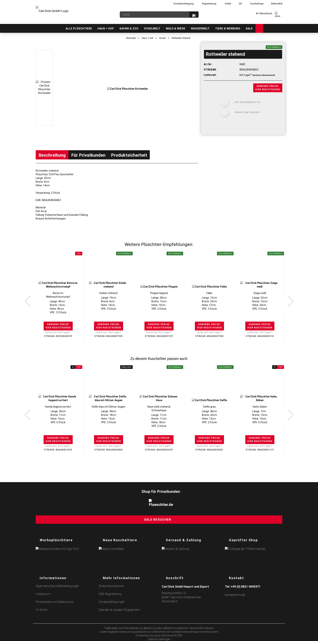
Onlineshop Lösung (146, 635)
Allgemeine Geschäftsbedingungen (57, 586)
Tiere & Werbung (227, 28)
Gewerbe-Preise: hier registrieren (267, 88)
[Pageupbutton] (310, 635)
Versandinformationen (201, 628)
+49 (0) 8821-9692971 (245, 586)
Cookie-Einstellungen (159, 639)
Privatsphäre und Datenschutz (55, 602)
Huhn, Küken (260, 406)
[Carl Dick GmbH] (52, 13)
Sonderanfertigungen (112, 602)
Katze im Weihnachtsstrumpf (58, 295)
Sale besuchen (157, 519)
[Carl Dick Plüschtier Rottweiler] (127, 88)
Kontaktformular (235, 595)
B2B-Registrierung (110, 594)
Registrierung (209, 3)
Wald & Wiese (175, 28)
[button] (27, 301)
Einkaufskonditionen (111, 586)
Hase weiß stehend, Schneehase (159, 408)
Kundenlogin (256, 3)
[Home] (59, 28)
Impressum (43, 594)
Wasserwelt (200, 28)
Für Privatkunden (88, 155)
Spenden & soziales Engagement (119, 610)
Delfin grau (209, 406)
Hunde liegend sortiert (58, 406)
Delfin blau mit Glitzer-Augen (108, 406)
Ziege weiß (259, 293)
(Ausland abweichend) (263, 75)
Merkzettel (276, 3)
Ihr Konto (41, 610)
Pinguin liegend (159, 293)
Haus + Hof (106, 28)
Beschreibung (52, 155)
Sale (249, 28)
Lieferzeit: (210, 74)
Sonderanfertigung (183, 3)
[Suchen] (194, 14)
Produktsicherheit (129, 155)
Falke (209, 293)
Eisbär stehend (108, 293)
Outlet (227, 3)
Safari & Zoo (128, 28)
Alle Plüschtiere (79, 28)
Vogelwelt (152, 28)
